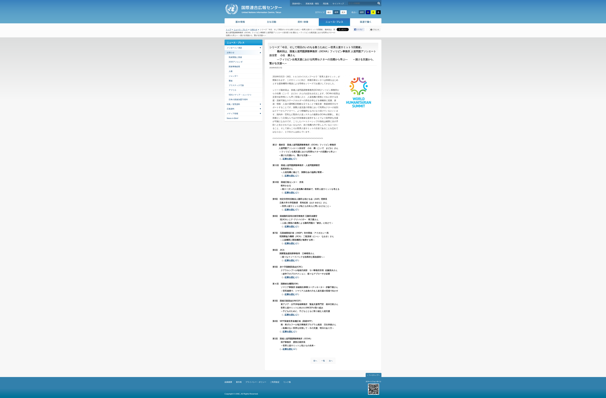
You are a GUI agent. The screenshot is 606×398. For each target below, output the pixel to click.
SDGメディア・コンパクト (240, 95)
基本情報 (240, 22)
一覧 (323, 361)
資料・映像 (303, 22)
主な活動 (271, 22)
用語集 (326, 4)
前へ (315, 361)
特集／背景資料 (233, 104)
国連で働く (366, 22)
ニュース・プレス (334, 22)
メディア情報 (232, 113)
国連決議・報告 (312, 4)
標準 (336, 12)
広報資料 (230, 109)
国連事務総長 (234, 66)
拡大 (343, 12)
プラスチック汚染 (236, 85)
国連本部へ (297, 4)
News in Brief (232, 118)
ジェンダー (233, 76)
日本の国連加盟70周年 (238, 99)
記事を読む (288, 159)
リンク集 (287, 382)
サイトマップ (338, 4)
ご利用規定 (274, 382)
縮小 (329, 12)
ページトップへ (373, 375)
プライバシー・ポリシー (255, 382)
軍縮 (230, 81)
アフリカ (232, 90)
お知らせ (253, 29)
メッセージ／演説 (234, 48)
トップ (228, 29)
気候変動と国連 (235, 57)
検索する (378, 3)
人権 (230, 71)
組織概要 (228, 382)
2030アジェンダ (236, 62)
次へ (331, 361)
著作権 (239, 382)
